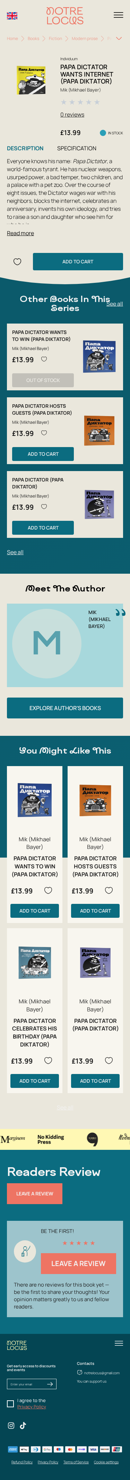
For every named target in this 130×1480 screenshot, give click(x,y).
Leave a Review (34, 1193)
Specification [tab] (76, 148)
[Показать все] (119, 38)
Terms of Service (76, 1461)
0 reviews (72, 114)
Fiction (55, 38)
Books (33, 38)
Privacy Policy (31, 1406)
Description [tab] (25, 148)
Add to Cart (77, 261)
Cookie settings (106, 1461)
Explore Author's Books (65, 708)
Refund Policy (22, 1461)
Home (12, 38)
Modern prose (85, 38)
